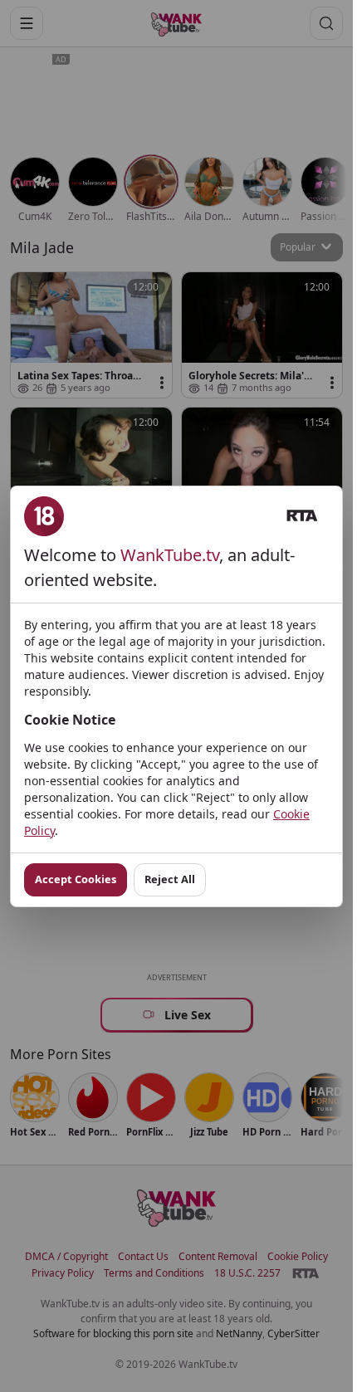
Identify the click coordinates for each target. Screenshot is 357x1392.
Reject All (169, 879)
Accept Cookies (75, 879)
